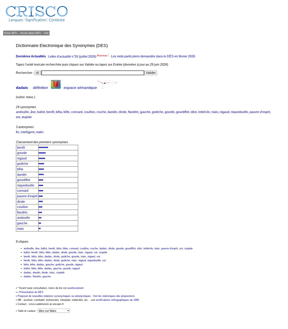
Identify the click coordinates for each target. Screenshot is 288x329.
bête (66, 112)
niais (214, 112)
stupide (27, 117)
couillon (89, 112)
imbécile (204, 112)
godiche (157, 112)
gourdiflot (182, 112)
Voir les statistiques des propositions (114, 296)
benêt (50, 112)
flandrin (133, 112)
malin (39, 132)
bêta (59, 112)
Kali (46, 33)
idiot (194, 112)
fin (17, 132)
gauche (145, 112)
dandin (112, 112)
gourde (170, 112)
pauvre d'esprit (260, 112)
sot (18, 117)
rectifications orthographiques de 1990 (117, 299)
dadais (22, 88)
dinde (123, 112)
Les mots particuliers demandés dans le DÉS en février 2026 (153, 56)
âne (33, 112)
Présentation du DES (31, 292)
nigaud (224, 112)
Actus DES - (11, 33)
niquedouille (239, 112)
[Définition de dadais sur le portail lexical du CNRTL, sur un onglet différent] (56, 88)
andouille (22, 112)
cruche (101, 112)
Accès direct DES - (31, 33)
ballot (41, 112)
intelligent (27, 132)
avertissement (75, 288)
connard (76, 112)
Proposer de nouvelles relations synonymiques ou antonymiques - (55, 296)
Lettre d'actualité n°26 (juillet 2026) (78, 56)
